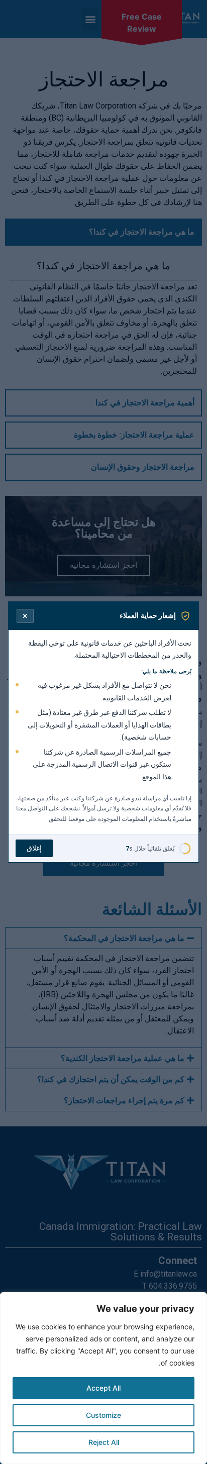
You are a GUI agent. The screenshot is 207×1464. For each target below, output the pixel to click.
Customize (103, 1415)
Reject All (103, 1442)
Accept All (103, 1388)
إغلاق (34, 848)
